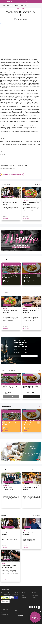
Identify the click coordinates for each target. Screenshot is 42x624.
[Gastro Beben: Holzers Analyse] (11, 192)
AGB (16, 610)
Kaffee (16, 5)
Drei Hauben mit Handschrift (28, 533)
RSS (15, 617)
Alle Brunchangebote (35, 406)
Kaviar (21, 5)
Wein (26, 5)
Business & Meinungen (9, 196)
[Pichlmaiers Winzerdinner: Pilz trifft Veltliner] (31, 268)
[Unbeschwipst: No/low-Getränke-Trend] (10, 555)
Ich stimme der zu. (21, 358)
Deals (26, 349)
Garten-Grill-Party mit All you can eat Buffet (10, 276)
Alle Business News (36, 515)
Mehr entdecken (36, 370)
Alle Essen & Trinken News (34, 292)
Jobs (26, 352)
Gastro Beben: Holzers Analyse (10, 203)
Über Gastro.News (18, 607)
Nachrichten (18, 349)
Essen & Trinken (28, 304)
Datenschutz (17, 612)
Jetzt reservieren (32, 396)
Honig (12, 5)
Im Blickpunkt (6, 559)
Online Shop (34, 597)
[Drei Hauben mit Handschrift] (31, 523)
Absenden (29, 355)
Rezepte (18, 352)
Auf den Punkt (27, 527)
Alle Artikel (37, 184)
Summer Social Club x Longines (30, 488)
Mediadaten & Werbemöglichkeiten (19, 614)
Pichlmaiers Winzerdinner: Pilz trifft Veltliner (31, 276)
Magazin (23, 592)
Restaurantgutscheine (5, 614)
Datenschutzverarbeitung (23, 358)
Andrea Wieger (22, 19)
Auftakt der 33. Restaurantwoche (8, 488)
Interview (3, 563)
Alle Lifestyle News (35, 469)
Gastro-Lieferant (35, 595)
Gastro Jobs (24, 597)
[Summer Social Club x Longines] (31, 478)
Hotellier (33, 593)
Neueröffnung (28, 196)
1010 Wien (25, 308)
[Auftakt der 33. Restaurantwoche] (11, 478)
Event (24, 485)
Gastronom (34, 592)
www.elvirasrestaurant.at (5, 162)
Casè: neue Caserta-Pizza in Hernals (31, 203)
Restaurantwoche (6, 485)
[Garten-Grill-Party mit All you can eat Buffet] (11, 268)
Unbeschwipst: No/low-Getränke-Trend (9, 566)
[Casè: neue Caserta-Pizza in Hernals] (31, 192)
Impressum (17, 608)
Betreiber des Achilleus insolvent (30, 311)
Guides (23, 593)
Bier (8, 5)
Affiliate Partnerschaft (5, 611)
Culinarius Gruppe (4, 609)
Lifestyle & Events (8, 481)
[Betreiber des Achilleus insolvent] (31, 301)
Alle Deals (37, 259)
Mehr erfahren (5, 218)
